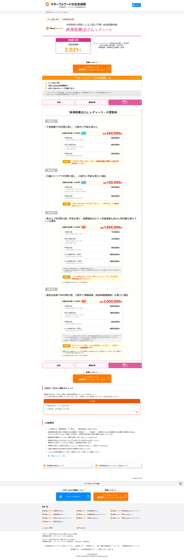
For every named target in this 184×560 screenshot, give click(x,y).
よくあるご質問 (47, 528)
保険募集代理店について (55, 466)
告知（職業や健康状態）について (107, 546)
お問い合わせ (80, 528)
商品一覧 (45, 507)
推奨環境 (73, 549)
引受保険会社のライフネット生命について (113, 466)
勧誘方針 (78, 546)
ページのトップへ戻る (92, 484)
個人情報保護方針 (86, 549)
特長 (59, 102)
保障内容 (92, 102)
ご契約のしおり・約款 (57, 456)
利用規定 (89, 546)
